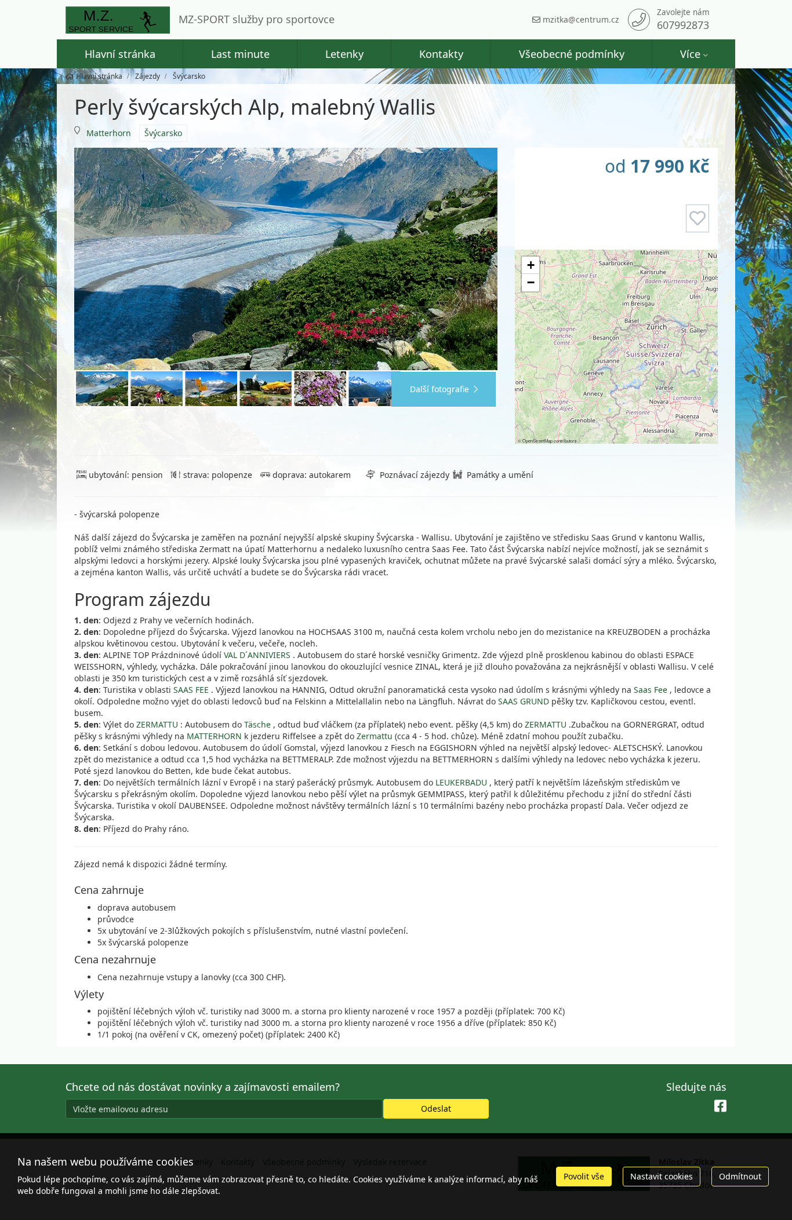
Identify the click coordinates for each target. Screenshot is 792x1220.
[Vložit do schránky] (697, 218)
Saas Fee (650, 689)
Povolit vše (584, 1176)
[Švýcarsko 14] (156, 388)
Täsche (257, 724)
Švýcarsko (163, 132)
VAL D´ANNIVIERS (257, 654)
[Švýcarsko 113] (320, 388)
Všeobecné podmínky (571, 54)
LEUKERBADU (461, 782)
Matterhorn (108, 132)
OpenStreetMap (537, 440)
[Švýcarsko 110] (374, 388)
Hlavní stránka (120, 54)
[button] (530, 265)
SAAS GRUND (523, 701)
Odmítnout (740, 1176)
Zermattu (376, 736)
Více (690, 54)
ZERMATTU (157, 724)
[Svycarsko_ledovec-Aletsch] (285, 259)
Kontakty (441, 54)
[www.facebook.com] (720, 1106)
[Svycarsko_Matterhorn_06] (265, 388)
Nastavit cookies (661, 1176)
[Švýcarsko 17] (211, 388)
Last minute (240, 54)
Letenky (344, 54)
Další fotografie (439, 389)
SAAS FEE (191, 689)
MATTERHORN (215, 736)
